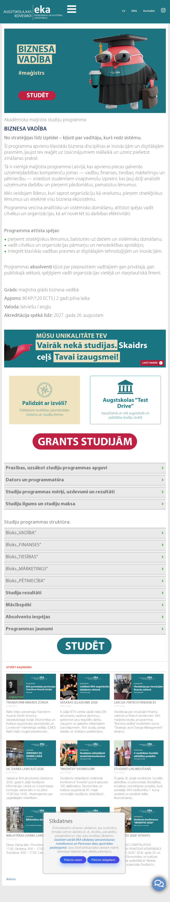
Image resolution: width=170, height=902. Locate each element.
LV (123, 11)
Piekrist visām (73, 859)
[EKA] (33, 12)
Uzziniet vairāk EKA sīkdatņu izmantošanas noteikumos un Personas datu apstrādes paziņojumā (82, 843)
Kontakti (149, 11)
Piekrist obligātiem (103, 859)
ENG (134, 11)
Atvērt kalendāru (19, 667)
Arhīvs (11, 879)
